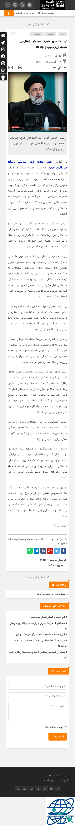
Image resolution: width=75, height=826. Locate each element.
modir (44, 560)
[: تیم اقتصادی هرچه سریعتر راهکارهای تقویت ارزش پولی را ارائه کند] (10, 67)
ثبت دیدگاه (57, 737)
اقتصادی (37, 34)
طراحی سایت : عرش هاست (57, 780)
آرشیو (51, 34)
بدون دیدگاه (56, 565)
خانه (63, 34)
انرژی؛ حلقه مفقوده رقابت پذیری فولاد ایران (40, 634)
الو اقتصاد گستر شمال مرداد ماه (47, 617)
